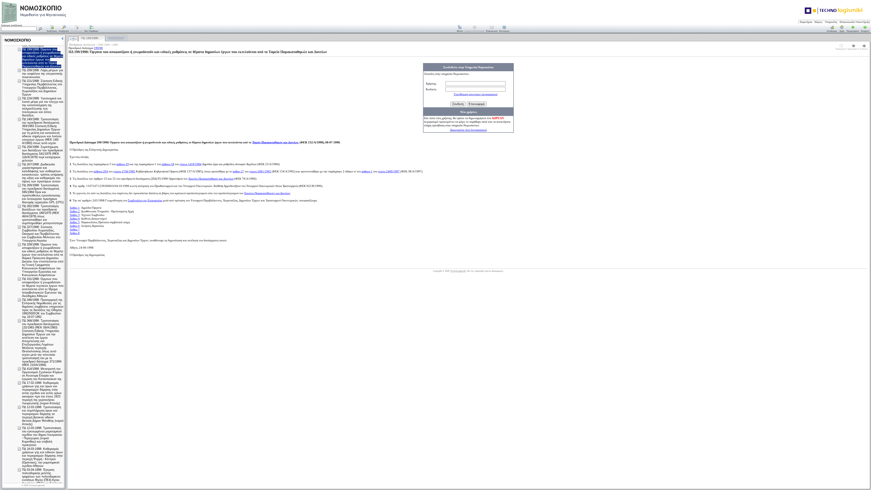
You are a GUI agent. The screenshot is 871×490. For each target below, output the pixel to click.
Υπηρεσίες (831, 22)
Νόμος (818, 22)
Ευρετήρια (806, 22)
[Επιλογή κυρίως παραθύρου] (52, 29)
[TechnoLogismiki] (51, 22)
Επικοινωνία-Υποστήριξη (855, 22)
